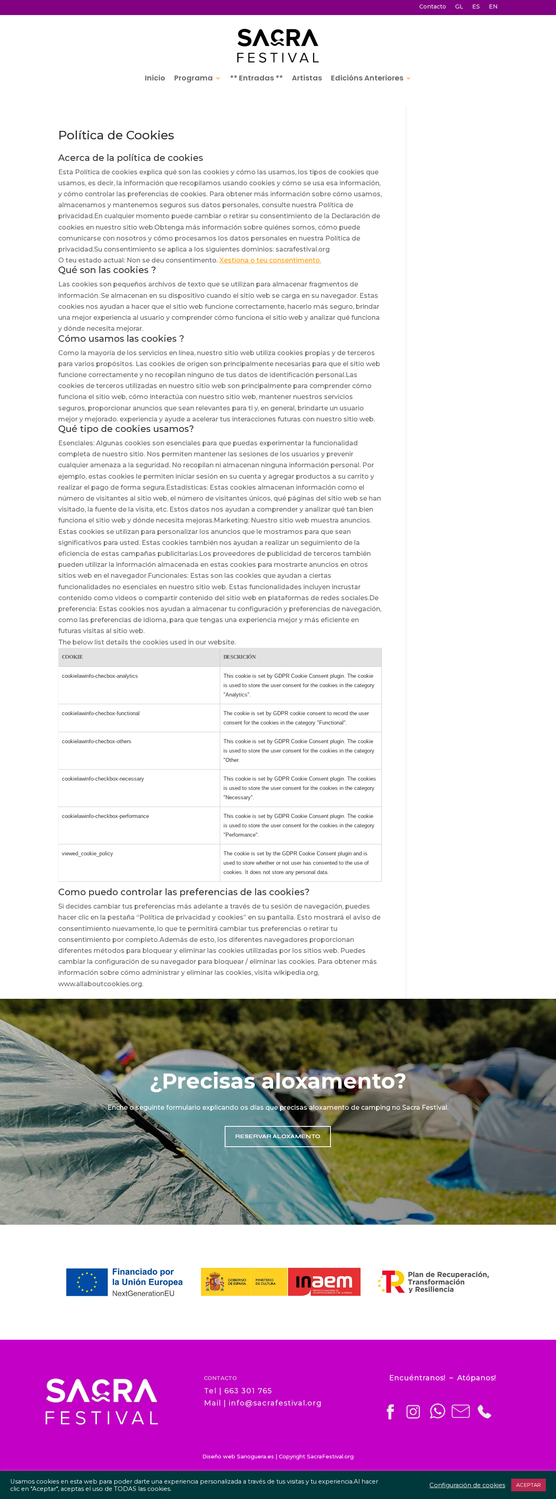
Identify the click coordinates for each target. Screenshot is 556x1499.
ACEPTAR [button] (528, 1485)
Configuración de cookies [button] (467, 1485)
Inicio (155, 78)
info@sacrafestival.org (275, 1403)
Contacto (432, 7)
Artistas (307, 78)
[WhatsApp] (437, 1418)
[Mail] (461, 1418)
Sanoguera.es (255, 1456)
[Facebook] (391, 1418)
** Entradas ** (256, 78)
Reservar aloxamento (277, 1136)
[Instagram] (413, 1418)
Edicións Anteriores (367, 78)
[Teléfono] (484, 1418)
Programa (193, 78)
